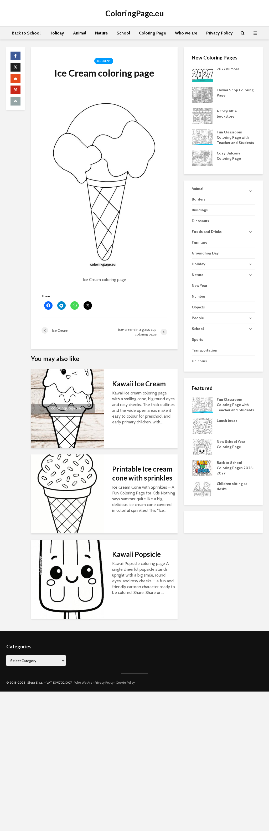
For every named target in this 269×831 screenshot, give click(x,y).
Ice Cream (103, 61)
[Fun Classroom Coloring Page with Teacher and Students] (202, 136)
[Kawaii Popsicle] (67, 578)
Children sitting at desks (232, 486)
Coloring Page (152, 33)
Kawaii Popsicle (136, 554)
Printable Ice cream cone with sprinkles (142, 473)
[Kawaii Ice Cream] (67, 408)
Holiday (56, 33)
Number (198, 296)
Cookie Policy (125, 682)
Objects (198, 307)
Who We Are (83, 682)
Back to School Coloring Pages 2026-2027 (235, 467)
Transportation (204, 350)
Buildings (200, 210)
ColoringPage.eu (134, 13)
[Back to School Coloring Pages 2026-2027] (202, 467)
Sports (197, 339)
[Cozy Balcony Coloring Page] (202, 158)
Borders (198, 199)
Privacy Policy (219, 33)
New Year (199, 285)
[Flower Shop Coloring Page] (202, 94)
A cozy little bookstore (227, 114)
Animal (79, 33)
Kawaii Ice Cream (139, 383)
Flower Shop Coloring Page (235, 93)
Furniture (199, 242)
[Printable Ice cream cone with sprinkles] (67, 493)
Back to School (26, 33)
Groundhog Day (205, 253)
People (198, 318)
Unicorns (199, 361)
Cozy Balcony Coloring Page (229, 156)
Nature (101, 33)
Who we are (186, 33)
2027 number (228, 69)
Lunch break (227, 420)
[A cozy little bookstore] (202, 115)
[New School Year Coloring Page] (202, 446)
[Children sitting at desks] (202, 488)
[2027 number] (202, 73)
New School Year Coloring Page (231, 444)
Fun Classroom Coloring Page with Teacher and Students (235, 137)
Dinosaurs (200, 220)
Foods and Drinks (207, 231)
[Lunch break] (202, 425)
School (123, 33)
